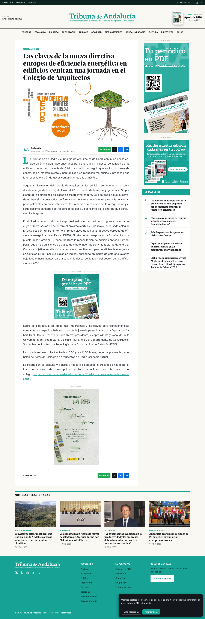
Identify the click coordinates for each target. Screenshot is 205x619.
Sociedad (96, 32)
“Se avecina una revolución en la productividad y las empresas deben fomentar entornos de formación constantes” (168, 205)
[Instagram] (197, 2)
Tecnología (68, 32)
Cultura (153, 32)
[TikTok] (201, 2)
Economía (40, 32)
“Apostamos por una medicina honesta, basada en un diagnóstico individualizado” (167, 246)
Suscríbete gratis (162, 578)
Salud (180, 32)
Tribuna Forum (123, 587)
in (127, 149)
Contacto (32, 2)
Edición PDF (7, 2)
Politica (54, 32)
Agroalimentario (135, 32)
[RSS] (38, 572)
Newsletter (20, 2)
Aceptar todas (151, 612)
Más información (144, 603)
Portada (26, 32)
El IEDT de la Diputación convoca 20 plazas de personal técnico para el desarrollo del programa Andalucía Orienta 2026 (168, 263)
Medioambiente (113, 32)
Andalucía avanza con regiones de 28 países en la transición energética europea (168, 537)
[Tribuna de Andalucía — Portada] (102, 17)
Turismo (83, 32)
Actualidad (110, 530)
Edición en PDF (123, 569)
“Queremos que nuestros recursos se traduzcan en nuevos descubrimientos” (169, 221)
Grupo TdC (121, 582)
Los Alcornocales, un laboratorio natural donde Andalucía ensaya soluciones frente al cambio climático (33, 538)
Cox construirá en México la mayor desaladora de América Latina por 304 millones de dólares (79, 537)
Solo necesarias (131, 612)
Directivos (167, 32)
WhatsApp (105, 149)
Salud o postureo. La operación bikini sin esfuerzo (167, 234)
